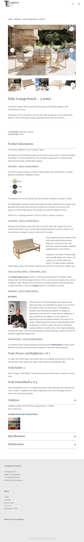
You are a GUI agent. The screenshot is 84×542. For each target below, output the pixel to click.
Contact (7, 500)
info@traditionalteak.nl (13, 480)
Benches (23, 132)
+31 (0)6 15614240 (12, 477)
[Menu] (79, 4)
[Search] (73, 4)
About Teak (9, 503)
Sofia (21, 134)
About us (8, 505)
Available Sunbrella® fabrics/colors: (23, 414)
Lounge (30, 132)
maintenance (56, 345)
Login (6, 497)
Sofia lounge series (20, 277)
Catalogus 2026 (11, 508)
